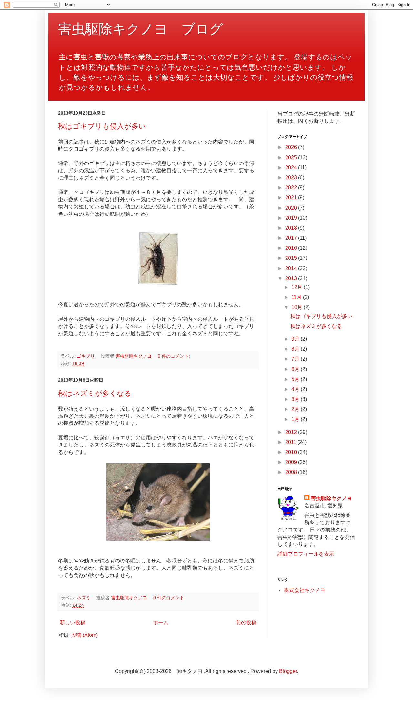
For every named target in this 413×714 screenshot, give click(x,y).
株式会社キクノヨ (304, 590)
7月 (296, 359)
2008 (291, 472)
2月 (296, 409)
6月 (296, 369)
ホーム (160, 622)
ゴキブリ (86, 356)
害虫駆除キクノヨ (331, 498)
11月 (297, 297)
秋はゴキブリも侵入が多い (102, 126)
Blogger (288, 671)
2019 (291, 218)
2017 (291, 238)
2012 (291, 432)
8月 (296, 349)
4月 (296, 389)
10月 (297, 307)
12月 (297, 287)
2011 (291, 442)
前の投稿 (246, 622)
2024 (291, 167)
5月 (296, 379)
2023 (291, 177)
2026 (291, 147)
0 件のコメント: (174, 356)
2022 (291, 187)
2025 (291, 157)
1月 (296, 419)
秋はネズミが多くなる (95, 393)
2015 (291, 258)
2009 (291, 462)
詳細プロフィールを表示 (305, 554)
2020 (291, 208)
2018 (291, 228)
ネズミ (83, 597)
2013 (291, 278)
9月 (296, 338)
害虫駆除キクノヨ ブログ (140, 29)
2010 (291, 452)
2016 (291, 248)
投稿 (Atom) (84, 635)
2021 (291, 197)
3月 (296, 399)
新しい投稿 (73, 622)
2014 (291, 268)
